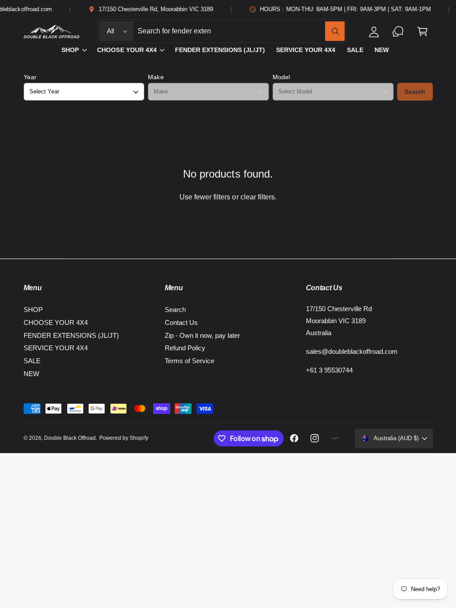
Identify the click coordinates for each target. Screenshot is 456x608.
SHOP (33, 309)
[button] (422, 31)
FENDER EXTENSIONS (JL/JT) (71, 335)
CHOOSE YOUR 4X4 (56, 322)
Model (281, 77)
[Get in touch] (398, 31)
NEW (31, 373)
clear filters (257, 197)
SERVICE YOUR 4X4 (56, 348)
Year (30, 77)
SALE (32, 361)
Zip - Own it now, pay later (202, 335)
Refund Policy (185, 348)
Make (155, 77)
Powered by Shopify (123, 438)
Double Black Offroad (70, 438)
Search (414, 91)
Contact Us (181, 322)
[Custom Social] (335, 438)
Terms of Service (189, 361)
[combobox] (241, 31)
